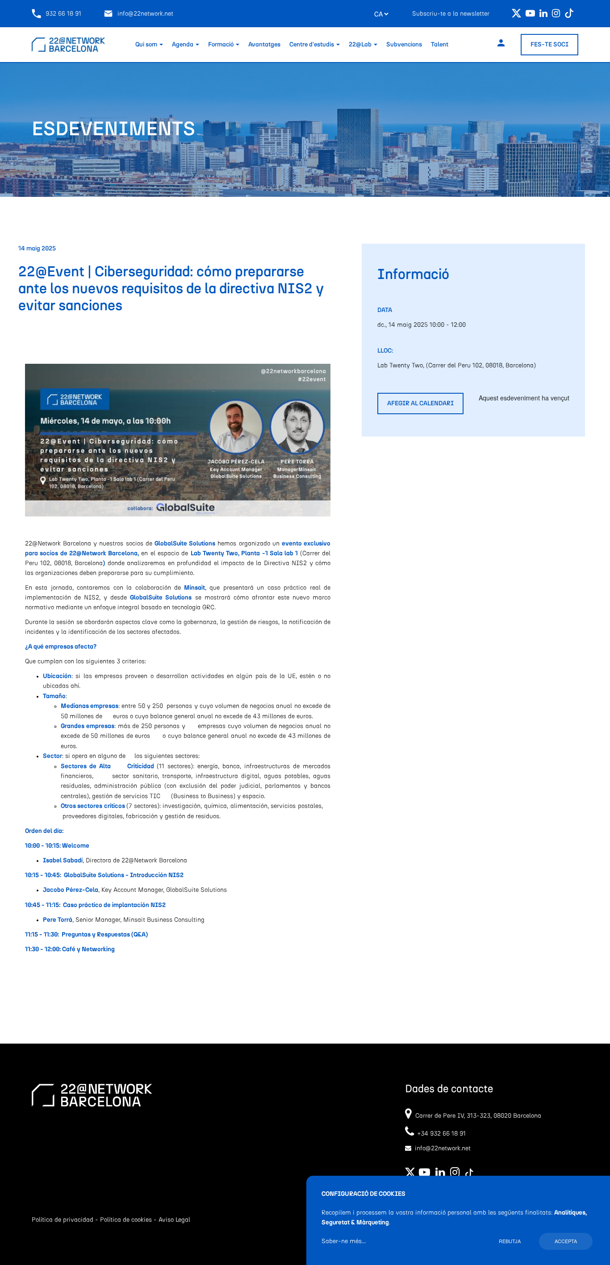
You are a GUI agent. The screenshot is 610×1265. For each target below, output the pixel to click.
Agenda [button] (183, 45)
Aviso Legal (174, 1220)
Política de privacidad (62, 1220)
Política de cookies (126, 1220)
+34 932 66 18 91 (440, 1134)
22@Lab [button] (361, 45)
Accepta (566, 1240)
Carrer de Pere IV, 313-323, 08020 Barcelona (478, 1116)
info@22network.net (145, 14)
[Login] (501, 44)
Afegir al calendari (420, 403)
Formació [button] (221, 45)
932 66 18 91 (63, 14)
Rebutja (510, 1240)
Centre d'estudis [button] (312, 45)
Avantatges (264, 45)
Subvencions (404, 45)
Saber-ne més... (344, 1241)
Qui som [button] (147, 45)
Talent (439, 45)
